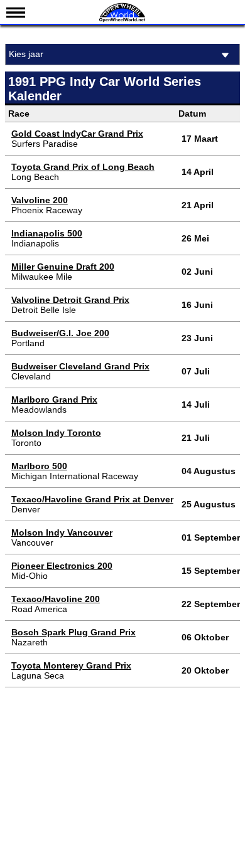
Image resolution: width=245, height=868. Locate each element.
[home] (122, 20)
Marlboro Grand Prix (54, 399)
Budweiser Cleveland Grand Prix (80, 366)
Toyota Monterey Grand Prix (71, 665)
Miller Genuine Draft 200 (62, 267)
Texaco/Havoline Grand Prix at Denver (92, 499)
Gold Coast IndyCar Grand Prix (77, 134)
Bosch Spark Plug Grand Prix (73, 632)
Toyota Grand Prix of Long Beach (83, 167)
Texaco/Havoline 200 (55, 599)
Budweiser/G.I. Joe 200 (60, 333)
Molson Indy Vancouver (61, 532)
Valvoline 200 (39, 200)
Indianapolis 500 (46, 233)
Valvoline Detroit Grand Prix (70, 300)
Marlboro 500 (39, 466)
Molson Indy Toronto (56, 433)
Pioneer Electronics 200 (61, 566)
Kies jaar (26, 54)
